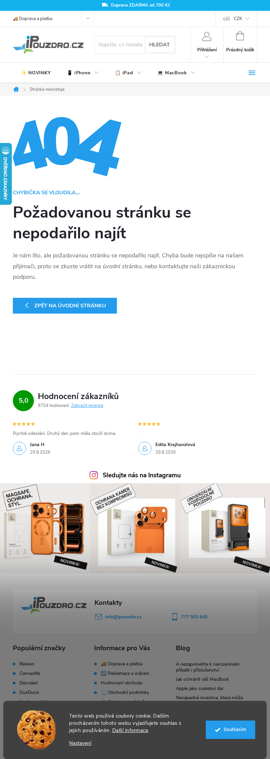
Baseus (26, 664)
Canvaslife (29, 673)
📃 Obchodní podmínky (125, 692)
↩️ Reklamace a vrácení (125, 673)
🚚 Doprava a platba (32, 19)
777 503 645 (194, 617)
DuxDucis (29, 692)
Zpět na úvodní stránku (70, 305)
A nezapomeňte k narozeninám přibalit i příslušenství (207, 667)
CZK (238, 19)
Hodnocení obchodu (122, 683)
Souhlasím (235, 729)
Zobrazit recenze (87, 406)
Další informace (130, 730)
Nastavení (80, 743)
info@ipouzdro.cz (123, 617)
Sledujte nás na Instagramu (142, 475)
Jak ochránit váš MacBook (202, 679)
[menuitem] (36, 73)
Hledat (159, 44)
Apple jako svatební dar (200, 688)
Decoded (28, 683)
